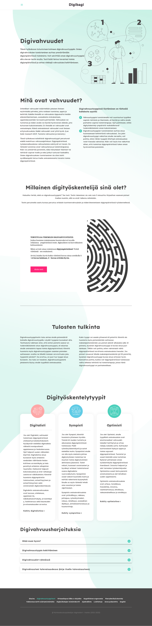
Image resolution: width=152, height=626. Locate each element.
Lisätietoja (98, 602)
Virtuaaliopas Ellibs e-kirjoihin (69, 599)
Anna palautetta (111, 602)
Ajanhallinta (87, 602)
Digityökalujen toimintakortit (68, 602)
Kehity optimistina (109, 501)
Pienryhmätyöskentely (114, 599)
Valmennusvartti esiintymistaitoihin (40, 602)
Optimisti (114, 425)
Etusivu (32, 599)
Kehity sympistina (71, 513)
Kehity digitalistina (33, 511)
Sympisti (76, 425)
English (123, 602)
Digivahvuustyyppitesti (46, 599)
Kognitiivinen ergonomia (93, 599)
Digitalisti (38, 425)
